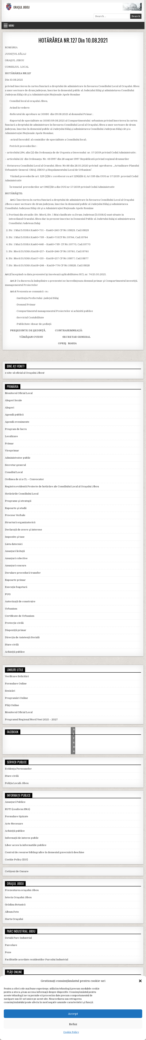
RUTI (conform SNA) (17, 809)
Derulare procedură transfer (23, 572)
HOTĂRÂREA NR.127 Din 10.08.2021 (73, 40)
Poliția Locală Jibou (17, 783)
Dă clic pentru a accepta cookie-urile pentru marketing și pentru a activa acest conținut (74, 742)
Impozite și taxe (15, 536)
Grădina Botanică (15, 904)
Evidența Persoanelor (18, 768)
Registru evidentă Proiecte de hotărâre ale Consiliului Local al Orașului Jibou (52, 486)
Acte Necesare (14, 823)
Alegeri (9, 407)
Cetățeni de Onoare (17, 871)
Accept (73, 1013)
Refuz (73, 1024)
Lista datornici (13, 544)
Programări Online (16, 698)
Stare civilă (12, 644)
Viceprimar (12, 450)
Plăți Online (12, 705)
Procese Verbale (15, 515)
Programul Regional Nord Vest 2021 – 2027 (31, 719)
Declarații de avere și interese (23, 529)
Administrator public (17, 457)
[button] (140, 981)
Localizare (11, 436)
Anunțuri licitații (15, 551)
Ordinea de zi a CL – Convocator (24, 479)
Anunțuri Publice (15, 802)
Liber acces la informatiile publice (25, 845)
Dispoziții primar (15, 630)
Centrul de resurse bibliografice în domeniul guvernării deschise (44, 852)
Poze (8, 952)
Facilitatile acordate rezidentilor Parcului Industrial (36, 959)
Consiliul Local (14, 472)
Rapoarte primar (15, 580)
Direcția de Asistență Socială (22, 637)
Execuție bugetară (16, 587)
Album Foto (12, 911)
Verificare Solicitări (17, 676)
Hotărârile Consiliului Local (21, 493)
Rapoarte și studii (15, 508)
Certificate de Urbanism (19, 615)
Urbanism (11, 608)
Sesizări (10, 690)
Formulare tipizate (16, 816)
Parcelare (11, 945)
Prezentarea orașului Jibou (22, 890)
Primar (9, 443)
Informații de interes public (22, 837)
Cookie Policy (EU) (16, 859)
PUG (7, 594)
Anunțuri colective (16, 558)
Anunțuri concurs (15, 565)
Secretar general (15, 465)
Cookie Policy (71, 1032)
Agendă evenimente (17, 421)
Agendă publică (14, 414)
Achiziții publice (15, 651)
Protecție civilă (14, 622)
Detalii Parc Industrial (18, 937)
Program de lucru (16, 429)
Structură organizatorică (20, 522)
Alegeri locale (13, 400)
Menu (11, 25)
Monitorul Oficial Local (19, 393)
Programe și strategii (18, 500)
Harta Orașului (14, 919)
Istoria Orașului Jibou (18, 897)
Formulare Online (16, 683)
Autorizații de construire (20, 601)
